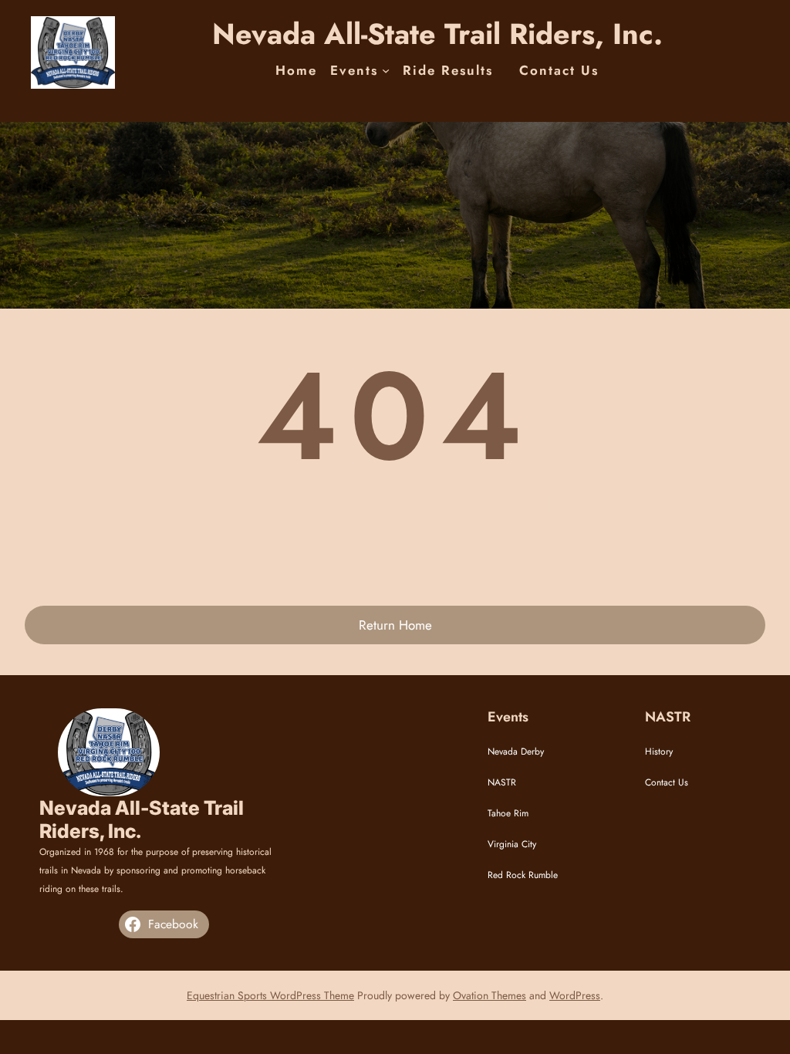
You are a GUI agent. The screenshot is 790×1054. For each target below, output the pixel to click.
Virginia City (512, 844)
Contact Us (666, 782)
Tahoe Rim (508, 813)
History (659, 751)
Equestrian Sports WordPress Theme (270, 995)
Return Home (395, 625)
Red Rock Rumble (523, 875)
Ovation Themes (489, 995)
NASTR (502, 782)
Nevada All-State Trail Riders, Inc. (437, 34)
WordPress (574, 995)
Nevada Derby (516, 751)
